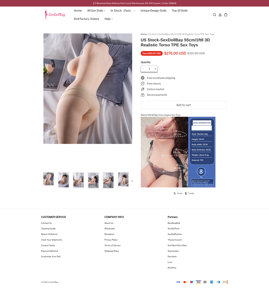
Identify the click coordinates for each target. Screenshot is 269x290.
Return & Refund (49, 234)
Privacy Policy (111, 239)
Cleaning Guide (48, 228)
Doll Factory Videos (86, 18)
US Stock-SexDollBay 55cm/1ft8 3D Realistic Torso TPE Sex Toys (181, 34)
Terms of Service (112, 245)
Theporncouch (175, 239)
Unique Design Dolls (153, 10)
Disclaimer (109, 234)
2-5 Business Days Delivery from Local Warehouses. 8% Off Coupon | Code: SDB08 (134, 3)
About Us (108, 223)
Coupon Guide (48, 245)
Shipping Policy (111, 251)
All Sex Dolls (95, 10)
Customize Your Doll (50, 256)
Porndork (172, 256)
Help (108, 18)
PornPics (172, 267)
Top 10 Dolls (180, 10)
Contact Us (46, 223)
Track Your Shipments (51, 239)
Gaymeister (173, 251)
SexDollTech (173, 228)
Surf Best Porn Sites (177, 245)
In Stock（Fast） (122, 10)
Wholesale (109, 228)
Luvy (170, 262)
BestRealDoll (174, 223)
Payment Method (49, 251)
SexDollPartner (175, 234)
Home (78, 10)
